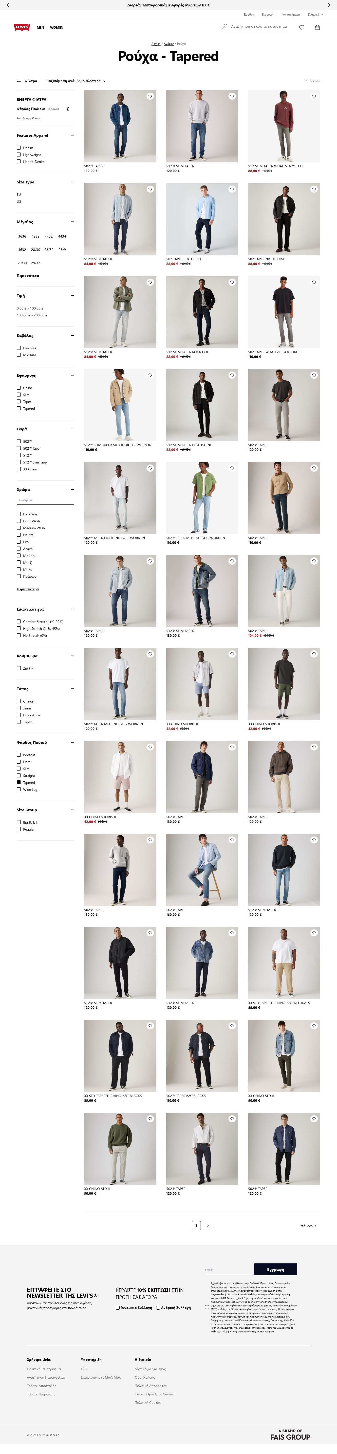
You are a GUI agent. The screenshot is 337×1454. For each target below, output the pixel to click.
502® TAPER (93, 165)
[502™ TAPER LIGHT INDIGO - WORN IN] (120, 498)
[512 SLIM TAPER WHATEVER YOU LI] (284, 126)
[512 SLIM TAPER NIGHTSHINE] (202, 405)
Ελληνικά (313, 14)
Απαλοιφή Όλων (28, 118)
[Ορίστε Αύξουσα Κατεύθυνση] (104, 81)
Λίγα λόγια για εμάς (150, 1369)
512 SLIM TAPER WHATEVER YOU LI (275, 165)
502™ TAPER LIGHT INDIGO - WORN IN (114, 537)
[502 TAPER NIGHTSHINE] (284, 219)
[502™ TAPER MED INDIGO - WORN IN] (202, 498)
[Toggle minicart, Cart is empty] (317, 27)
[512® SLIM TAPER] (202, 126)
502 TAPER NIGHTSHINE (266, 258)
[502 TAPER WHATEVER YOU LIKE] (284, 312)
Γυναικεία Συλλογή (136, 1307)
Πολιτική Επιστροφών (44, 1369)
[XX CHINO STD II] (284, 1056)
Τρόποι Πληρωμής (41, 1394)
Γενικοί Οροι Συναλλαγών (154, 1394)
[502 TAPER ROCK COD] (202, 219)
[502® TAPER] (120, 126)
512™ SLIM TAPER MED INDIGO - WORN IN (117, 444)
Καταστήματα (290, 14)
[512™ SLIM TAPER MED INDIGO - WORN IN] (120, 405)
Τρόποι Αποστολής (41, 1385)
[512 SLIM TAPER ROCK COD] (202, 312)
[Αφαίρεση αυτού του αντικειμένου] (67, 108)
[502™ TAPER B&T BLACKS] (202, 1056)
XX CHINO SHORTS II (182, 723)
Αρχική (156, 44)
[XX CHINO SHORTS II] (202, 684)
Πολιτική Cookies (148, 1402)
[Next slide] (329, 4)
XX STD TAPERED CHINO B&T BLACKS (113, 1095)
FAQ (84, 1369)
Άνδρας (169, 44)
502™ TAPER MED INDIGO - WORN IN (195, 537)
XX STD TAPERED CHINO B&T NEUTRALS (279, 1002)
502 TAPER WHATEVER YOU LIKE (273, 351)
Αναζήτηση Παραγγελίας (46, 1377)
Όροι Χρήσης (145, 1377)
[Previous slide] (8, 4)
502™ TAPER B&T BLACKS (186, 1095)
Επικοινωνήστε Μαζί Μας (101, 1377)
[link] (88, 1225)
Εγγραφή (268, 14)
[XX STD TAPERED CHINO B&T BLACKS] (120, 1056)
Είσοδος (248, 14)
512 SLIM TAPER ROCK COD (187, 351)
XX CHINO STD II (261, 1095)
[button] (255, 26)
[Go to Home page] (22, 27)
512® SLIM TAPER (180, 165)
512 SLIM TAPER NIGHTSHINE (189, 444)
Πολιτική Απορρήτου (151, 1385)
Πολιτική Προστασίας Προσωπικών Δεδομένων (250, 1285)
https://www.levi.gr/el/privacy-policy (242, 1290)
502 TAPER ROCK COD (183, 258)
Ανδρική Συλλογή (176, 1307)
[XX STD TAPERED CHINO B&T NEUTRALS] (284, 963)
